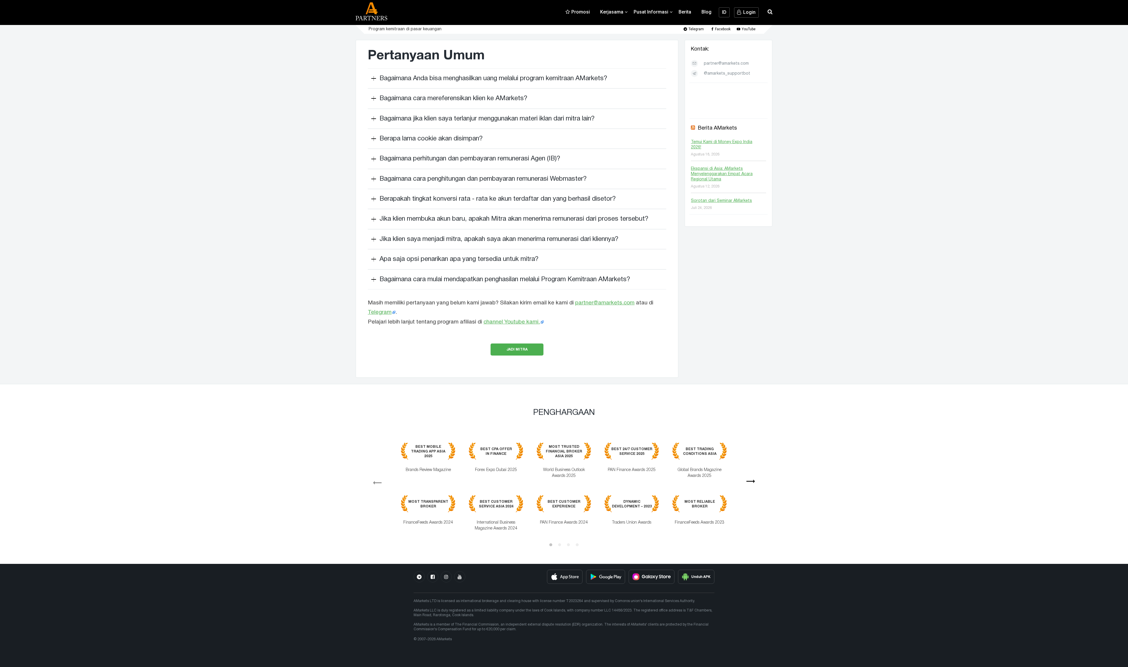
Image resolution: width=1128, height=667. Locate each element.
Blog (706, 12)
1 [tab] (550, 544)
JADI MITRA (517, 349)
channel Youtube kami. (512, 322)
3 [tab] (568, 544)
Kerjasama (611, 12)
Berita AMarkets (717, 128)
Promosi (580, 12)
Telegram (696, 29)
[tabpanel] (564, 490)
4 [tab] (577, 544)
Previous (374, 480)
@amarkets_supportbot (727, 74)
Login (749, 12)
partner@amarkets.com (604, 303)
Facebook (723, 29)
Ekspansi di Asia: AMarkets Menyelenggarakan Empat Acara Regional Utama (722, 174)
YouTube (749, 29)
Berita (685, 12)
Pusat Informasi (651, 12)
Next (753, 483)
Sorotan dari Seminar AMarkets (721, 201)
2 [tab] (559, 544)
